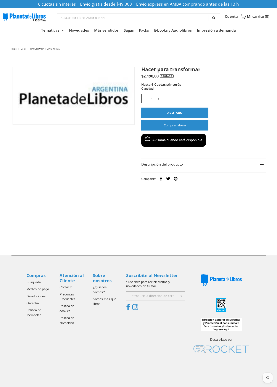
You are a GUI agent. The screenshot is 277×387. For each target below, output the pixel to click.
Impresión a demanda (216, 30)
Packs (144, 30)
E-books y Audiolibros (173, 30)
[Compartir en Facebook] (161, 178)
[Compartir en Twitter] (168, 178)
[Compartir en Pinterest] (175, 178)
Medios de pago (37, 289)
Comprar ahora (175, 125)
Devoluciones (36, 296)
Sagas (129, 30)
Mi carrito (257, 16)
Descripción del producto (162, 164)
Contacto (66, 287)
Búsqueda (33, 282)
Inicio (14, 49)
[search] (138, 17)
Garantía (32, 303)
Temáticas (50, 30)
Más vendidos (106, 30)
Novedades (79, 30)
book (23, 49)
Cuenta (231, 16)
